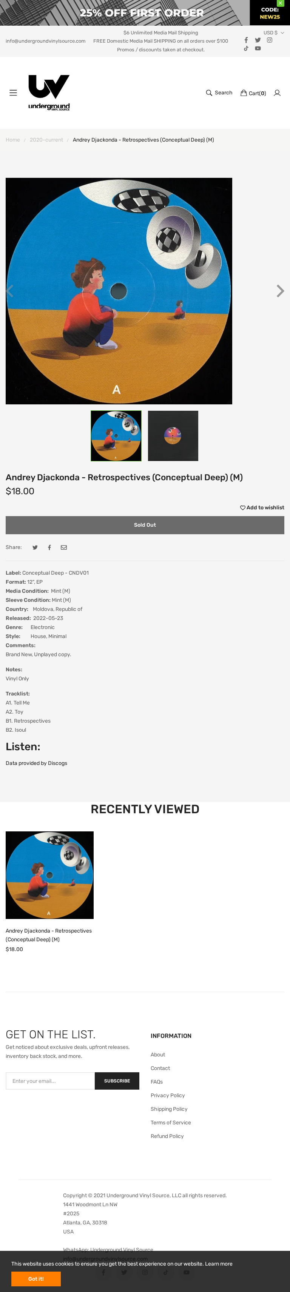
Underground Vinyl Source (121, 1250)
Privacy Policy (168, 1095)
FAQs (157, 1082)
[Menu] (13, 93)
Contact (160, 1068)
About (158, 1054)
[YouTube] (258, 48)
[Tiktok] (246, 48)
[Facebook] (246, 39)
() (257, 93)
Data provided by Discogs (36, 763)
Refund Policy (167, 1136)
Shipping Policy (169, 1109)
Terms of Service (171, 1122)
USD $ (271, 32)
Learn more (219, 1264)
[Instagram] (270, 39)
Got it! (36, 1279)
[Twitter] (258, 39)
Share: (14, 547)
